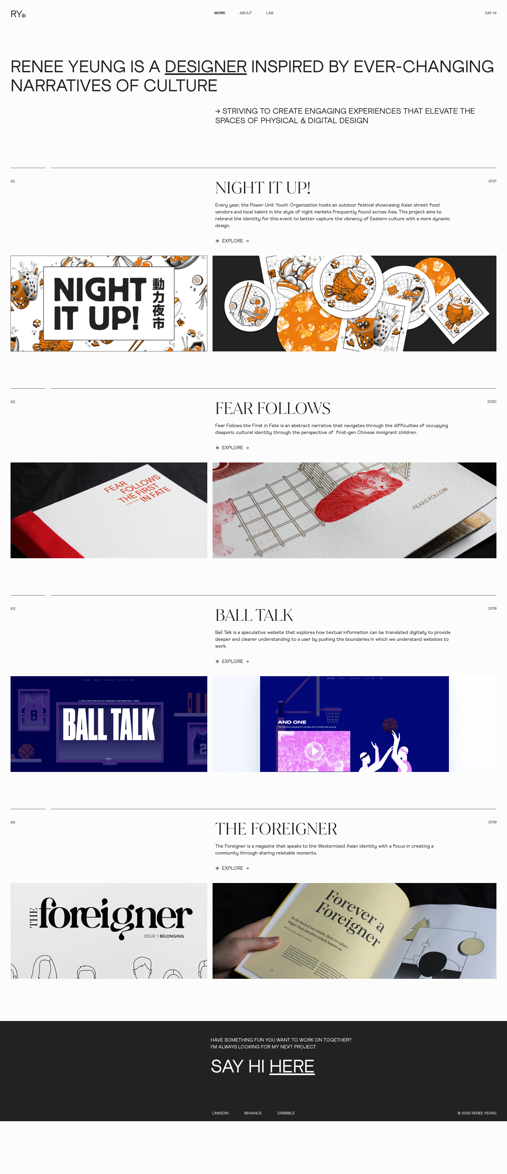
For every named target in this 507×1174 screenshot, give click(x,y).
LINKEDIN (220, 1113)
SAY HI (490, 13)
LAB (269, 13)
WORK (219, 13)
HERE (292, 1067)
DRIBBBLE (286, 1113)
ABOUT (246, 13)
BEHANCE (253, 1113)
